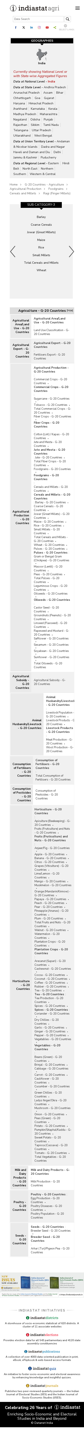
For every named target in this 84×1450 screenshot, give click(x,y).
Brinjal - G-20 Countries (49, 1065)
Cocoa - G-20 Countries (49, 975)
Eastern (53, 163)
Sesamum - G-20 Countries (51, 645)
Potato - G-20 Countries (49, 1126)
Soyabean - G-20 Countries (51, 651)
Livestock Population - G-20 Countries (60, 714)
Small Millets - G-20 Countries (47, 531)
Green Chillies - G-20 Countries (48, 1095)
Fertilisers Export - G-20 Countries (49, 357)
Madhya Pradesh (24, 114)
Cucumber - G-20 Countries (52, 1086)
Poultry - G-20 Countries (19, 1206)
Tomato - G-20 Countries (50, 1153)
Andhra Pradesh (55, 87)
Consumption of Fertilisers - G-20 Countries (21, 770)
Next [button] (71, 251)
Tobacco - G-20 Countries (50, 405)
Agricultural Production (25, 189)
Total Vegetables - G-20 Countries (50, 1159)
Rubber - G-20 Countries (50, 987)
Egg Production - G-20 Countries (45, 1200)
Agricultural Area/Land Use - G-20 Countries (20, 326)
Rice (41, 247)
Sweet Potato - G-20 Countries (47, 1139)
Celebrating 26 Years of (29, 1407)
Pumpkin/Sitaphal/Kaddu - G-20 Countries (53, 1132)
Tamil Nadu (51, 125)
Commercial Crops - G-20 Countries (50, 381)
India (51, 81)
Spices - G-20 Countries (49, 1006)
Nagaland (20, 119)
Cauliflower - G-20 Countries (46, 1081)
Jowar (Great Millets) (41, 232)
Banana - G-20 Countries (50, 858)
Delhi (57, 152)
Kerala (52, 109)
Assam (48, 93)
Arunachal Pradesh (26, 93)
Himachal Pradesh (41, 103)
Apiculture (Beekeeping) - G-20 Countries (52, 823)
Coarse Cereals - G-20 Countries (48, 508)
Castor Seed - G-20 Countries (46, 609)
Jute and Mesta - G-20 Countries (48, 444)
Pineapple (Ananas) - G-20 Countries (51, 913)
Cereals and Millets (23, 193)
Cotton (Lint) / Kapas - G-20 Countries (51, 436)
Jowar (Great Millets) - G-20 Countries (52, 516)
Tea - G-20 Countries (48, 990)
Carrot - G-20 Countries (49, 1075)
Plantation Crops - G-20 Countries (49, 944)
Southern (19, 174)
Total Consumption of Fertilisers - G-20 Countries (53, 778)
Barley (41, 217)
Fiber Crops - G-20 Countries (52, 416)
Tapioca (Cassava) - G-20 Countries (51, 1147)
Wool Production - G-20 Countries (60, 749)
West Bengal (43, 136)
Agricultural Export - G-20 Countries (20, 351)
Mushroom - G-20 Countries (52, 1108)
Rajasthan (20, 125)
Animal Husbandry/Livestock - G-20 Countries (26, 724)
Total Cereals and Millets (41, 263)
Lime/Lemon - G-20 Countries (46, 875)
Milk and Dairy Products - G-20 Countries (19, 1177)
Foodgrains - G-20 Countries (52, 469)
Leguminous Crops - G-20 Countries (50, 588)
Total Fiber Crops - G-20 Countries (50, 463)
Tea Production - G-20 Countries (48, 1000)
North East (30, 169)
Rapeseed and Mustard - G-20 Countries (51, 633)
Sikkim (35, 125)
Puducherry (48, 157)
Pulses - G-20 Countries (49, 549)
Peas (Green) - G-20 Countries (47, 1120)
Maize (41, 240)
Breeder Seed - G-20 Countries (51, 1231)
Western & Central (43, 174)
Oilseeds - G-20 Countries (51, 594)
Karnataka (38, 109)
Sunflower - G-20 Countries (51, 657)
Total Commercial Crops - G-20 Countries (52, 411)
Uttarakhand (22, 136)
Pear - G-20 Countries (48, 907)
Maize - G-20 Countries (49, 522)
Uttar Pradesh (41, 130)
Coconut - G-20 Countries (50, 979)
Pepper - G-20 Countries (50, 1035)
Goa (37, 98)
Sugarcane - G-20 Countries (52, 399)
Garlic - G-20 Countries (49, 1028)
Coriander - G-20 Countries (52, 1014)
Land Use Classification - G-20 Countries (51, 332)
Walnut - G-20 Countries (50, 930)
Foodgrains (56, 189)
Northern (47, 169)
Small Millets (41, 255)
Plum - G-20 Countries (48, 919)
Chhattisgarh (22, 98)
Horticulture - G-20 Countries (21, 985)
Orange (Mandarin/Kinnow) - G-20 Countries (52, 893)
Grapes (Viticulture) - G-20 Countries (51, 868)
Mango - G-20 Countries (50, 881)
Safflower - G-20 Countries (51, 639)
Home (14, 185)
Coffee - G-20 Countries (49, 983)
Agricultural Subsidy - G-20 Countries (20, 682)
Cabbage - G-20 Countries (51, 1069)
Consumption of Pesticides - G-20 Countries (21, 794)
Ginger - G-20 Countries (49, 1031)
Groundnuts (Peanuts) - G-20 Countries (52, 617)
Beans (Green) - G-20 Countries (48, 1059)
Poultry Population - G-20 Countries (47, 1216)
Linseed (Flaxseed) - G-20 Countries (50, 625)
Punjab (48, 119)
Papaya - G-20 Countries (50, 899)
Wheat (41, 270)
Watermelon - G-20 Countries (47, 936)
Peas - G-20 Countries (48, 574)
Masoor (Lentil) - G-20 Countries (48, 568)
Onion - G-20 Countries (49, 1114)
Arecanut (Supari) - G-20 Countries (50, 963)
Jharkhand (20, 109)
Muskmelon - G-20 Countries (53, 885)
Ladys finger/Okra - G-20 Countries (50, 1102)
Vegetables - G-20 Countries (52, 1039)
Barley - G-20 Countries (50, 502)
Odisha (35, 119)
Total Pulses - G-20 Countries (46, 580)
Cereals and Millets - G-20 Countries (51, 489)
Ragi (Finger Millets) (56, 193)
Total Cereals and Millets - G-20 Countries (51, 539)
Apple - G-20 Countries (49, 854)
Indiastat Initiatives (42, 1310)
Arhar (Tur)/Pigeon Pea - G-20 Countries (50, 1250)
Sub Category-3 (41, 204)
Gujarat (49, 98)
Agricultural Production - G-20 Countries (20, 517)
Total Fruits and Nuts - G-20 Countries (52, 924)
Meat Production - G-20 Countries (59, 742)
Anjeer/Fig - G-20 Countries (52, 848)
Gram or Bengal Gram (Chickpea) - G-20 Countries (51, 558)
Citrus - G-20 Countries (49, 862)
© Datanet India (42, 1423)
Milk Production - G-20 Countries (45, 1183)
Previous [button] (13, 251)
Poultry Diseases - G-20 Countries (46, 1208)
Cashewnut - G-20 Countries (52, 969)
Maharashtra (48, 114)
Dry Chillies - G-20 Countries (46, 1022)
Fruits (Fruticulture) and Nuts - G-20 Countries (52, 831)
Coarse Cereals (41, 225)
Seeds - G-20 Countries (19, 1239)
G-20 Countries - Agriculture (44, 185)
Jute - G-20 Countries (48, 457)
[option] (41, 251)
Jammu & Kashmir (25, 157)
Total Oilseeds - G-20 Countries (48, 665)
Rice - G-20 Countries (48, 526)
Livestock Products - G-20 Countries (61, 722)
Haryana (19, 103)
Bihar (59, 93)
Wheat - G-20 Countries (49, 545)
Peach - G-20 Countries (49, 903)
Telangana (20, 130)
